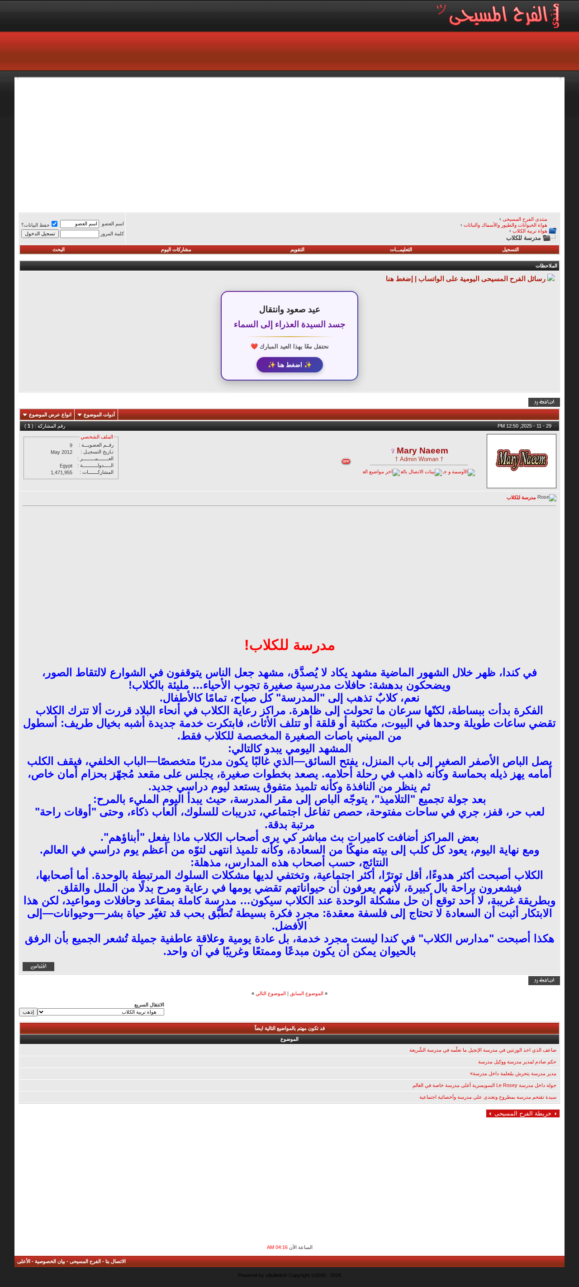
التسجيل (510, 249)
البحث (58, 249)
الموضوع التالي (271, 993)
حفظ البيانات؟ (35, 225)
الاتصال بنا (115, 1261)
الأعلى (23, 1261)
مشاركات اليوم (176, 249)
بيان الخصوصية (50, 1261)
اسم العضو (113, 223)
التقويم (297, 249)
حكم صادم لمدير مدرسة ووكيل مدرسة (517, 1061)
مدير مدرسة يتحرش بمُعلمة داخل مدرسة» (513, 1073)
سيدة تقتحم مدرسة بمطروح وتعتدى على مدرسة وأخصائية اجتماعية (487, 1097)
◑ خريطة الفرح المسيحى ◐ (523, 1113)
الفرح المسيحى (85, 1261)
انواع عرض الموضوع (50, 414)
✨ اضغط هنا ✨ (290, 364)
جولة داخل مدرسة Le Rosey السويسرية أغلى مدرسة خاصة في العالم (484, 1085)
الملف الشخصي (97, 436)
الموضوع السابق (306, 993)
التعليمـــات (401, 249)
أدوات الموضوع (99, 414)
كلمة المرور (112, 233)
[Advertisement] (289, 144)
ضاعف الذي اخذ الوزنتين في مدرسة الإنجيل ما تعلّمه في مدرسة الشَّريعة (482, 1050)
